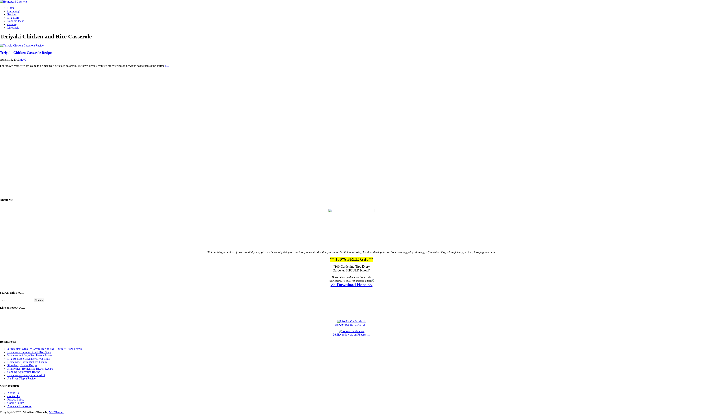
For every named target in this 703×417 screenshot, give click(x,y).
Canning (12, 24)
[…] (167, 65)
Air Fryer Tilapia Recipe (21, 378)
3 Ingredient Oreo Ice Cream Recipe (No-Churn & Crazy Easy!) (44, 348)
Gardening (13, 11)
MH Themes (56, 412)
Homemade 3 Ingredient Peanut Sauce (29, 355)
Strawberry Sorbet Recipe (22, 365)
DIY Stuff (13, 17)
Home (10, 7)
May (22, 59)
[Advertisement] (351, 135)
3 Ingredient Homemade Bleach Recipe (30, 368)
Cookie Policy (15, 402)
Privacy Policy (15, 399)
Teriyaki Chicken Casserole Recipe (26, 53)
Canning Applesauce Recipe (23, 371)
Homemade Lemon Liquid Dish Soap (29, 352)
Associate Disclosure (19, 406)
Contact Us (13, 396)
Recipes (11, 14)
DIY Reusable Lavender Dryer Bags (28, 358)
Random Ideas (15, 21)
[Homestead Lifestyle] (13, 1)
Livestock (13, 27)
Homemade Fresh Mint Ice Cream (27, 362)
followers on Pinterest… (351, 334)
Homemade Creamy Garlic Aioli (26, 375)
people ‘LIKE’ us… (351, 324)
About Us (13, 392)
